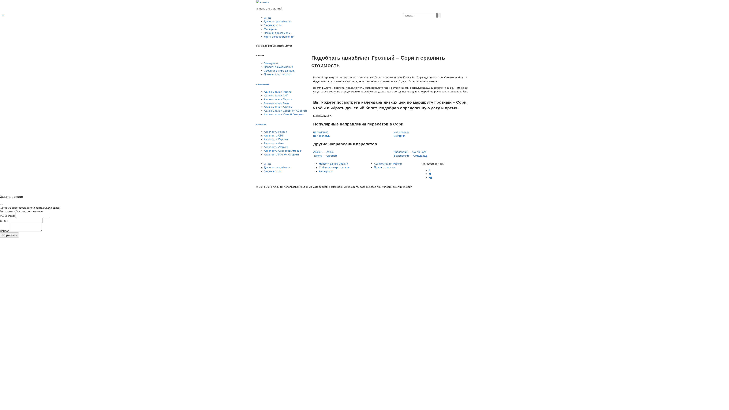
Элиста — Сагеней (325, 155)
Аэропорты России (275, 131)
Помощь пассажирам (277, 33)
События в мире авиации (279, 70)
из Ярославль (321, 135)
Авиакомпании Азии (276, 103)
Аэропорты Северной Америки (283, 150)
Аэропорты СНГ (274, 135)
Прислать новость (385, 167)
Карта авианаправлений (279, 36)
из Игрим (399, 135)
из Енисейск (401, 132)
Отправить (8, 235)
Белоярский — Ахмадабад (410, 155)
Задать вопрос (273, 25)
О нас (267, 17)
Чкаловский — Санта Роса (410, 152)
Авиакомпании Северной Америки (285, 110)
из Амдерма (320, 132)
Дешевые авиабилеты (277, 21)
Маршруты (270, 29)
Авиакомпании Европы (278, 99)
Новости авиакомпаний (278, 67)
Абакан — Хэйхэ (323, 152)
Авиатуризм (271, 63)
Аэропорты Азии (274, 143)
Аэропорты (261, 124)
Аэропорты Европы (276, 139)
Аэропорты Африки (276, 147)
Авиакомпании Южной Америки (283, 114)
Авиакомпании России (278, 91)
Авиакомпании (262, 84)
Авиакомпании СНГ (276, 95)
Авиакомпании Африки (278, 107)
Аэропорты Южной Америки (281, 154)
